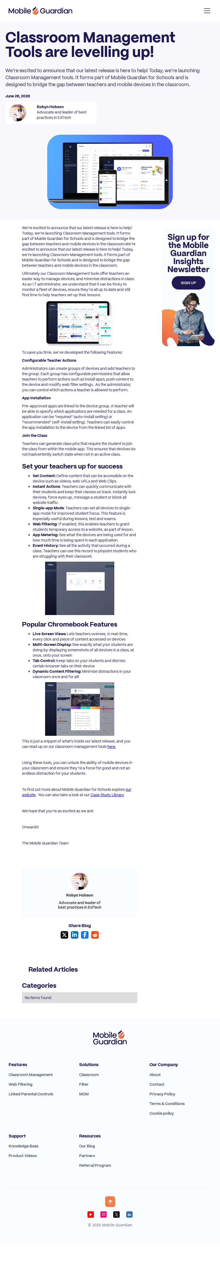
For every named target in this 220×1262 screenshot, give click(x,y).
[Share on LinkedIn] (74, 935)
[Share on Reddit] (95, 935)
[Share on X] (64, 935)
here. (111, 746)
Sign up (188, 282)
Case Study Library (107, 794)
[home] (40, 10)
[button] (206, 10)
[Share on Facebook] (85, 935)
